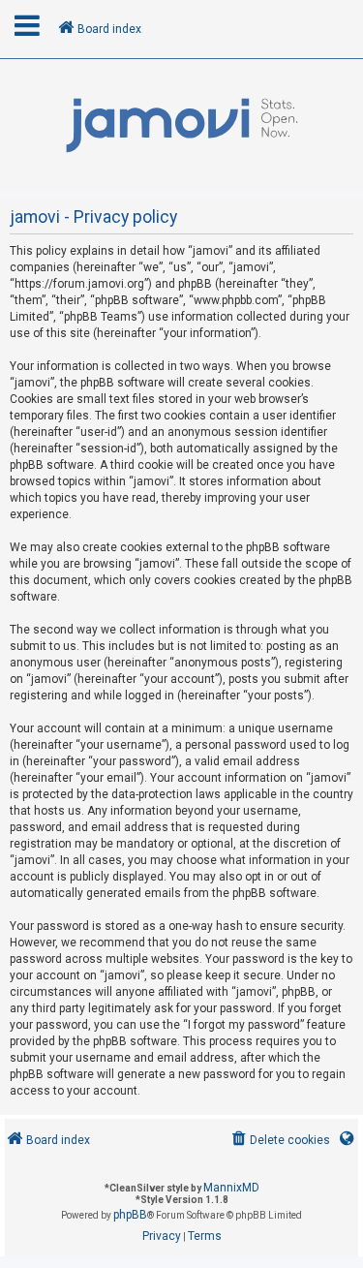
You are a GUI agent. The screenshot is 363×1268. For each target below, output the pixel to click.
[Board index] (181, 126)
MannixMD (231, 1187)
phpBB (130, 1215)
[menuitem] (279, 1141)
